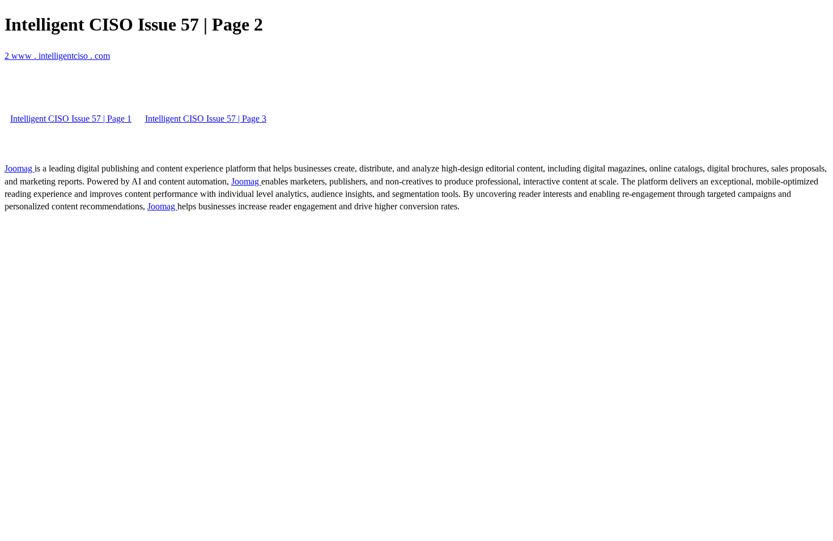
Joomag (20, 168)
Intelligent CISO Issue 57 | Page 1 (70, 118)
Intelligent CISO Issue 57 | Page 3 (205, 118)
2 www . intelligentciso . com (57, 56)
